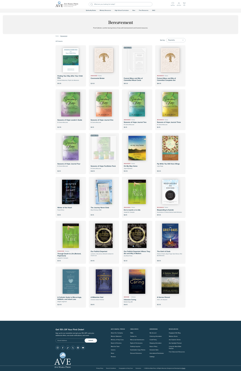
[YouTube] (83, 348)
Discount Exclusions (136, 353)
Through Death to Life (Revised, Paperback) (69, 255)
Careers (113, 350)
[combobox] (120, 4)
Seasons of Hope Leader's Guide (69, 120)
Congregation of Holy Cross (126, 368)
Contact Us (133, 336)
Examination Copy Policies (137, 350)
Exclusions (138, 368)
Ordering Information (156, 336)
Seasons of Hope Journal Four (68, 164)
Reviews (113, 356)
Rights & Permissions (136, 343)
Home (57, 36)
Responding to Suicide (165, 210)
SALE (153, 10)
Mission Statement (116, 336)
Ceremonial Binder (98, 78)
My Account (153, 333)
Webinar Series (173, 336)
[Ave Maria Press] (67, 4)
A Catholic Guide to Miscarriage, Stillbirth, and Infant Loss (69, 298)
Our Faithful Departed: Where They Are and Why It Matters (137, 252)
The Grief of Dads (163, 251)
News (112, 353)
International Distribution (157, 353)
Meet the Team (115, 346)
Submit (90, 340)
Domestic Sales (154, 350)
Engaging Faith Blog (175, 333)
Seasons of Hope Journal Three (169, 122)
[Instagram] (58, 348)
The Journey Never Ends (100, 208)
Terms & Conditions (111, 368)
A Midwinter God (97, 297)
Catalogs (152, 356)
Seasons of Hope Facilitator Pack (103, 166)
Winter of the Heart (64, 208)
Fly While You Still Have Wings (168, 164)
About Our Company (117, 333)
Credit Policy (153, 340)
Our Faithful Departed (99, 251)
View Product (137, 259)
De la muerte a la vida (132, 210)
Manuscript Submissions (137, 340)
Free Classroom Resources (177, 352)
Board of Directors (116, 343)
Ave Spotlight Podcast (175, 343)
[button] (184, 4)
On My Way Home (130, 166)
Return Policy (153, 346)
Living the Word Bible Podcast (175, 347)
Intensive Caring (130, 300)
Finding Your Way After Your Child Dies (70, 77)
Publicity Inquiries (135, 346)
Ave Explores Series (175, 340)
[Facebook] (63, 348)
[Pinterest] (78, 348)
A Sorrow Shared (163, 297)
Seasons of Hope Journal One (102, 120)
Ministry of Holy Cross (117, 340)
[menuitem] (91, 10)
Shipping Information (156, 343)
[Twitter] (73, 348)
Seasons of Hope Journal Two (135, 122)
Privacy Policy (99, 368)
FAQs (131, 333)
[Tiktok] (68, 348)
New (133, 10)
